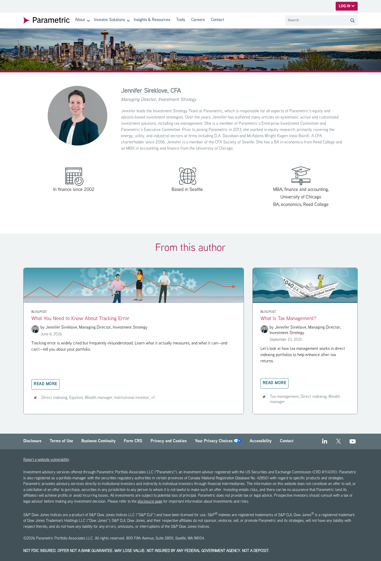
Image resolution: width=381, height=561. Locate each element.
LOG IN (345, 6)
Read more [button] (45, 384)
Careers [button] (198, 20)
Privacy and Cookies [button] (169, 441)
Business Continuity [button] (98, 441)
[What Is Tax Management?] (305, 302)
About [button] (80, 20)
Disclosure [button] (32, 441)
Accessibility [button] (261, 441)
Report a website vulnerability (46, 460)
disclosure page (150, 501)
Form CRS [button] (133, 441)
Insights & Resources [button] (152, 20)
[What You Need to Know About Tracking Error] (134, 302)
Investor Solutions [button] (109, 20)
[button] (352, 20)
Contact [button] (217, 20)
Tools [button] (180, 20)
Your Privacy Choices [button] (214, 441)
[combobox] (316, 20)
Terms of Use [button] (61, 441)
